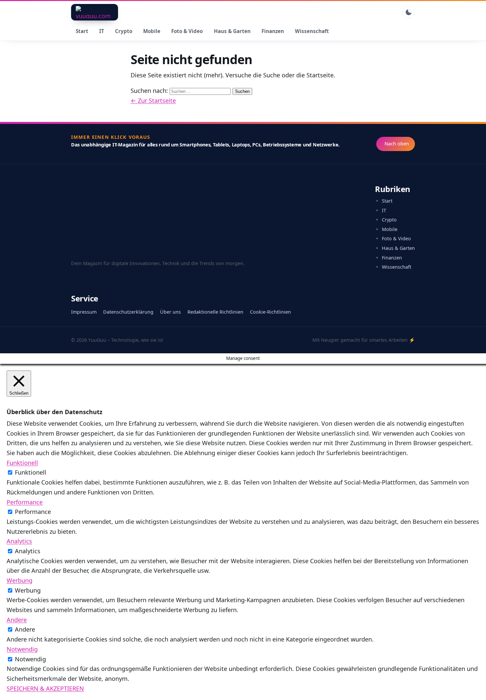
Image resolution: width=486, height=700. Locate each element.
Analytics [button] (19, 541)
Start (82, 31)
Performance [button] (25, 502)
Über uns (170, 312)
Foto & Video (187, 31)
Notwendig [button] (22, 649)
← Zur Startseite (153, 100)
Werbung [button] (19, 580)
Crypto (123, 31)
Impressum (84, 312)
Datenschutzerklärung (128, 312)
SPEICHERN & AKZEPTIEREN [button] (45, 688)
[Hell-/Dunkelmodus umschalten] (408, 12)
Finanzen (273, 31)
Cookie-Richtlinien (270, 312)
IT (101, 31)
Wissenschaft (312, 31)
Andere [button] (17, 620)
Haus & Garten (232, 31)
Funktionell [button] (22, 463)
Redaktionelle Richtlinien (215, 312)
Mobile (151, 31)
